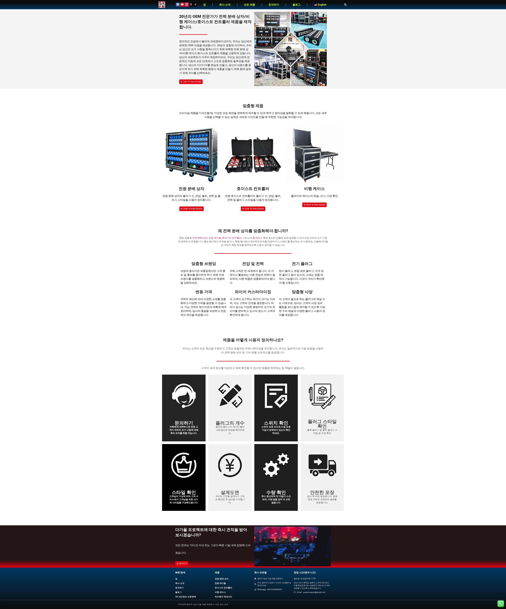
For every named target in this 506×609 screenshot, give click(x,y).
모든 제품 (249, 4)
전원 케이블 (215, 238)
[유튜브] (182, 4)
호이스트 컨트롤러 (232, 238)
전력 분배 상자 (200, 238)
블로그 (296, 4)
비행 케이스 (256, 238)
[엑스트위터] (191, 4)
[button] (345, 5)
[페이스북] (178, 4)
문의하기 (274, 4)
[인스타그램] (187, 4)
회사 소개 (224, 4)
